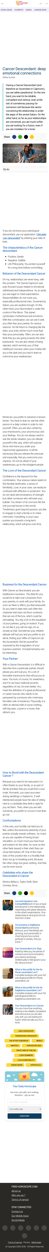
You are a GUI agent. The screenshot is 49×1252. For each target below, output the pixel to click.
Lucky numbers (26, 1055)
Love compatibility (26, 1060)
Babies (28, 10)
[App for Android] (24, 1235)
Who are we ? (18, 1195)
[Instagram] (12, 1227)
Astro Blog (35, 1065)
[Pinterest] (36, 1227)
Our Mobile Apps (20, 1216)
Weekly (39, 1040)
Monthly (15, 1045)
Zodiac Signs (6, 10)
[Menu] (2, 3)
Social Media (18, 1220)
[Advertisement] (24, 38)
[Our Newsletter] (41, 3)
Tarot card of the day (26, 1050)
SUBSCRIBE (24, 1116)
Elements (19, 10)
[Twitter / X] (26, 137)
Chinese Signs (40, 10)
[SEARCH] (47, 3)
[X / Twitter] (28, 1227)
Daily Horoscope (25, 1031)
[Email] (32, 137)
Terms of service (20, 1199)
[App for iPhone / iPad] (44, 1227)
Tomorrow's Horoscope (26, 1036)
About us (16, 1191)
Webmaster (36, 1242)
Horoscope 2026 (34, 1045)
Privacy (27, 1242)
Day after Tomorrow (18, 1040)
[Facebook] (14, 137)
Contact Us (17, 1211)
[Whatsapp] (20, 137)
